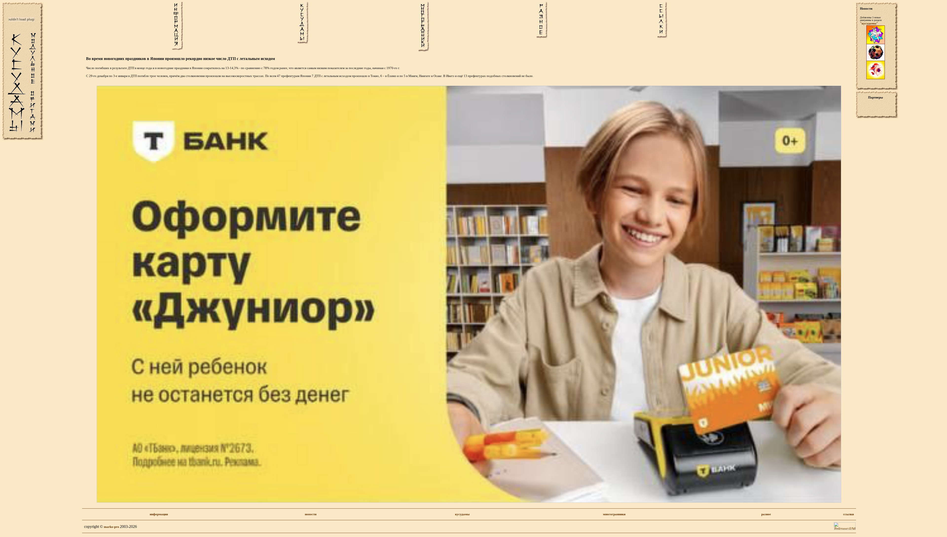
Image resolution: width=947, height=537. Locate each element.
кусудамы (462, 514)
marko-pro (112, 527)
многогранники (614, 514)
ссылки (848, 514)
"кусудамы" (869, 23)
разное (766, 514)
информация (159, 514)
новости (310, 514)
